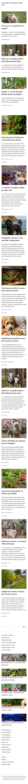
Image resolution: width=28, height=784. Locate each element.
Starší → (24, 626)
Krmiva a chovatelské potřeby (8, 361)
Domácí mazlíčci (5, 259)
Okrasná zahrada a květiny (7, 209)
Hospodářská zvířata (6, 39)
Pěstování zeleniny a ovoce (7, 105)
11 (18, 626)
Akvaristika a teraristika (7, 309)
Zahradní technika (5, 613)
